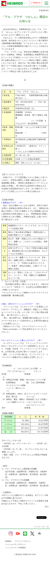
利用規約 (8, 541)
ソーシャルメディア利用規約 (15, 548)
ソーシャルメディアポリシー (15, 544)
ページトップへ (39, 527)
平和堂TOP (37, 3)
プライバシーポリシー (23, 541)
